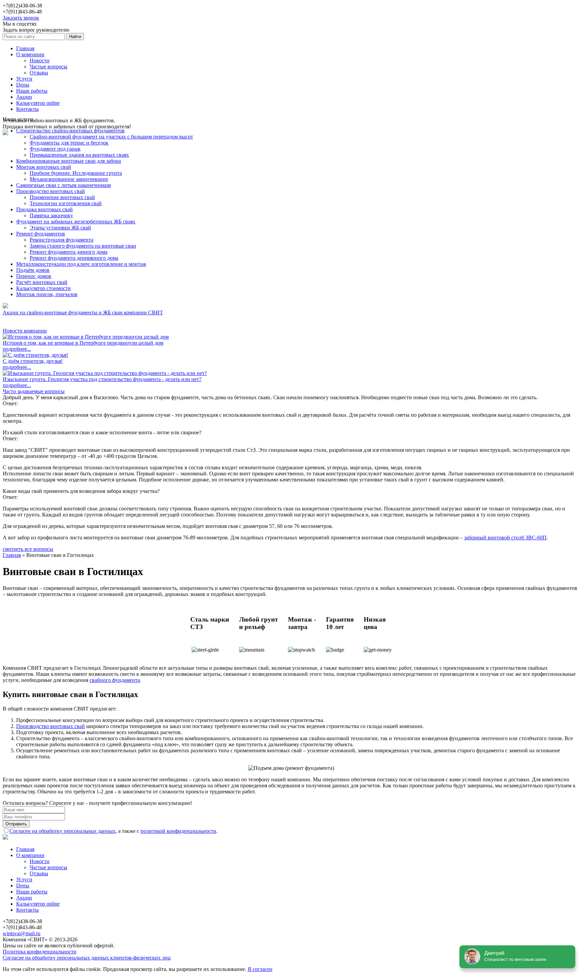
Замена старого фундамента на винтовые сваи (83, 246)
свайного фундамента (115, 680)
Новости (40, 60)
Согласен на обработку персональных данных (62, 831)
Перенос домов (33, 276)
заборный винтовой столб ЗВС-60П (505, 537)
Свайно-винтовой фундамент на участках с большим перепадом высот (111, 136)
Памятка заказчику (51, 215)
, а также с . (113, 831)
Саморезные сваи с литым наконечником (63, 185)
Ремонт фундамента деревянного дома (74, 258)
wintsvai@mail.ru (21, 933)
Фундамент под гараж (55, 149)
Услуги (24, 79)
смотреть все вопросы (28, 549)
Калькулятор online (38, 103)
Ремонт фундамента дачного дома (68, 252)
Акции (24, 97)
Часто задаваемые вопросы (34, 391)
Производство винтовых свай (50, 191)
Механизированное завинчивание (69, 179)
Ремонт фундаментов (40, 234)
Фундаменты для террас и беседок (69, 143)
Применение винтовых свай (62, 197)
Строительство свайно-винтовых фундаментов (70, 130)
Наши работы (31, 91)
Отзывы (39, 72)
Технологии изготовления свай (66, 203)
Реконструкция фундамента (61, 240)
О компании (30, 54)
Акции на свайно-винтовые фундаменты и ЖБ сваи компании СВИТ (83, 312)
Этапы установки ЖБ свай (60, 227)
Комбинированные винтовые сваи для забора (68, 161)
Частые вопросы (48, 66)
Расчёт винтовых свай (41, 282)
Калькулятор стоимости (43, 288)
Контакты (27, 109)
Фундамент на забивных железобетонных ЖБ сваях (75, 221)
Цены (22, 85)
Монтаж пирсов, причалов (46, 294)
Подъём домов (33, 270)
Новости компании (25, 331)
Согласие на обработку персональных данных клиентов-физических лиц (87, 958)
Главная (25, 48)
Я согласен (260, 969)
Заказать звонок (21, 18)
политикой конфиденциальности (178, 831)
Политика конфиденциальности (39, 951)
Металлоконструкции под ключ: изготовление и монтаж (81, 264)
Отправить (16, 823)
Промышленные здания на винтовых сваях (79, 155)
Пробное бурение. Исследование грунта (76, 173)
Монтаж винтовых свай (43, 167)
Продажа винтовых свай (44, 209)
